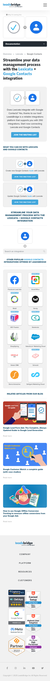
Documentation (13, 43)
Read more (7, 436)
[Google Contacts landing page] (36, 27)
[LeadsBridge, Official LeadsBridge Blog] (12, 4)
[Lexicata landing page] (13, 27)
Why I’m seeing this (15, 15)
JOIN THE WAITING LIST (25, 134)
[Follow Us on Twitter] (42, 668)
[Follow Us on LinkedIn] (24, 668)
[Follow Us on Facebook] (7, 668)
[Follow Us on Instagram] (16, 668)
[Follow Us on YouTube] (33, 668)
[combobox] (25, 251)
